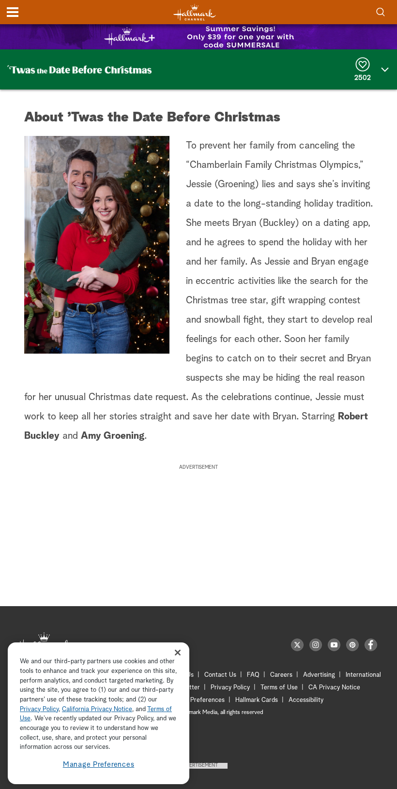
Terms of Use (279, 688)
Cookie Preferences (197, 700)
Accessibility (306, 700)
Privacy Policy (230, 688)
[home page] (194, 12)
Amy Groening (112, 436)
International (363, 675)
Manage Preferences (99, 764)
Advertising (319, 675)
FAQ (253, 675)
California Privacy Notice (97, 709)
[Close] (178, 652)
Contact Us (220, 675)
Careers (281, 675)
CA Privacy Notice (334, 688)
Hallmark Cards (256, 700)
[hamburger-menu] (12, 12)
